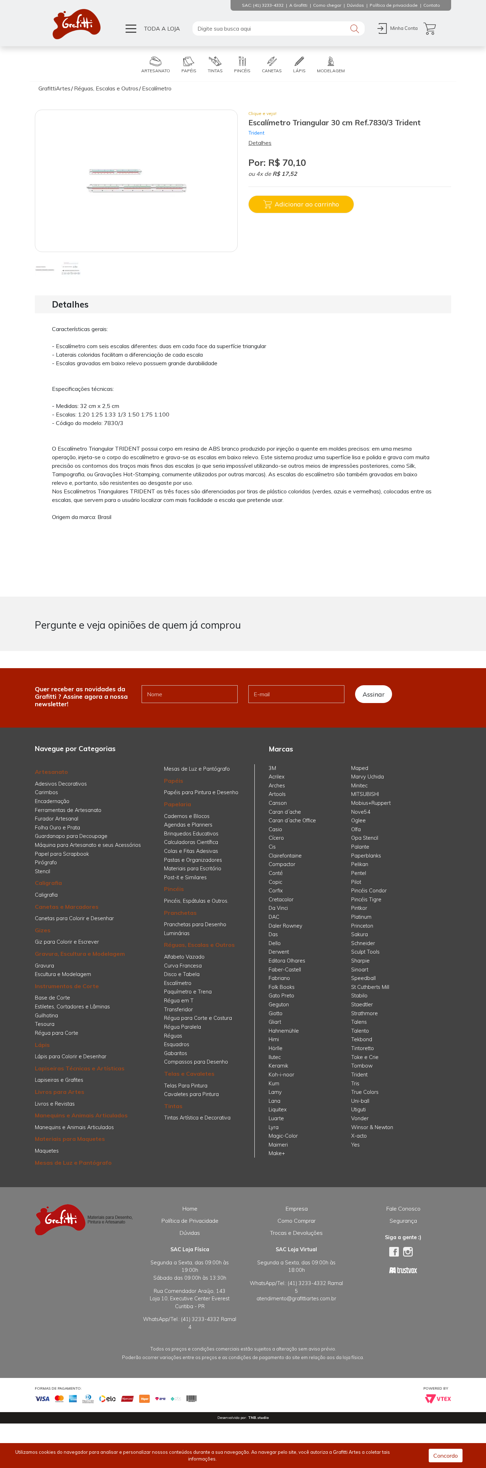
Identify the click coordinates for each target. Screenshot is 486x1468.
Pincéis (174, 888)
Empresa (296, 1208)
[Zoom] (44, 268)
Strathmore (364, 1013)
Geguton (279, 1004)
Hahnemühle (284, 1031)
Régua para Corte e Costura (198, 1018)
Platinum (361, 917)
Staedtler (362, 1004)
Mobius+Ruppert (371, 803)
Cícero (276, 838)
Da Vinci (278, 908)
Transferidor (178, 1009)
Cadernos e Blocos (187, 816)
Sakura (359, 934)
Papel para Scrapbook (62, 854)
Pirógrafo (46, 862)
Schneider (363, 943)
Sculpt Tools (365, 952)
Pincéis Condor (369, 890)
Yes (355, 1145)
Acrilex (277, 777)
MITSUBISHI (365, 794)
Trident (256, 133)
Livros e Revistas (55, 1104)
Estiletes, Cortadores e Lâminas (72, 1006)
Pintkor (359, 908)
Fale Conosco (403, 1208)
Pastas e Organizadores (193, 860)
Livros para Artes (59, 1091)
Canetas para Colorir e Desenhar (74, 918)
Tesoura (44, 1024)
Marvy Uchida (367, 777)
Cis (272, 847)
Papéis (173, 780)
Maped (359, 768)
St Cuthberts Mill (370, 987)
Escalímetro (177, 983)
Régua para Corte (56, 1033)
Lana (274, 1101)
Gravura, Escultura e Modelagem (80, 953)
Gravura (44, 966)
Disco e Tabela (182, 974)
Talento (360, 1031)
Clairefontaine (285, 856)
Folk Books (282, 987)
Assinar (374, 694)
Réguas (173, 1036)
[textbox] (278, 28)
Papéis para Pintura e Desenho (201, 792)
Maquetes (47, 1151)
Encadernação (52, 801)
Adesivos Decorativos (61, 784)
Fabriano (279, 978)
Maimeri (278, 1145)
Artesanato (51, 771)
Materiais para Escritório (192, 868)
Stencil (42, 871)
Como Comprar (297, 1220)
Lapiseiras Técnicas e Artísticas (80, 1068)
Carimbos (46, 792)
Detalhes (259, 142)
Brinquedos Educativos (191, 833)
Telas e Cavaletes (189, 1073)
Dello (275, 943)
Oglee (358, 820)
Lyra (274, 1127)
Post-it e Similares (185, 877)
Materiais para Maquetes (70, 1138)
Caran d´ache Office (292, 820)
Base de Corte (52, 998)
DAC (274, 917)
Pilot (356, 882)
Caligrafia (48, 882)
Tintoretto (362, 1048)
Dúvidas (189, 1232)
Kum (274, 1083)
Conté (276, 873)
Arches (277, 785)
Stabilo (359, 995)
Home (189, 1208)
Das (273, 934)
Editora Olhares (287, 961)
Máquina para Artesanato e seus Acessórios (88, 845)
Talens (359, 1022)
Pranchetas (180, 912)
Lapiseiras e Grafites (59, 1080)
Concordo (445, 1455)
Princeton (362, 926)
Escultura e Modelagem (63, 974)
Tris (355, 1083)
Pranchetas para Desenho (195, 924)
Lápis (42, 1044)
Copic (275, 882)
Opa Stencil (364, 838)
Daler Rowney (285, 926)
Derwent (279, 952)
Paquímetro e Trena (188, 992)
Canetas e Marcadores (67, 906)
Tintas (173, 1106)
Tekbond (361, 1039)
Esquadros (176, 1044)
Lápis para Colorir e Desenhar (70, 1056)
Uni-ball (360, 1101)
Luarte (276, 1118)
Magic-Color (283, 1136)
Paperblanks (366, 856)
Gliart (275, 1022)
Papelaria (177, 804)
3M (272, 768)
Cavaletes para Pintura (191, 1094)
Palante (360, 847)
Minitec (359, 785)
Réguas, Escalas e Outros (199, 944)
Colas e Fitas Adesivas (191, 851)
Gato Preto (281, 995)
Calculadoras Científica (191, 842)
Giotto (275, 1013)
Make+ (277, 1153)
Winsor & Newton (372, 1127)
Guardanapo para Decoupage (71, 836)
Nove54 (360, 812)
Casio (275, 829)
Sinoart (359, 969)
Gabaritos (175, 1053)
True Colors (365, 1092)
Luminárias (177, 933)
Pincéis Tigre (366, 899)
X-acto (359, 1136)
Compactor (282, 864)
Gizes (43, 930)
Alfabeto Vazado (184, 957)
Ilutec (275, 1057)
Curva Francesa (183, 966)
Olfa (356, 829)
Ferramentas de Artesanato (68, 810)
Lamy (275, 1092)
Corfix (276, 890)
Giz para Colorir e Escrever (67, 942)
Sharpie (360, 961)
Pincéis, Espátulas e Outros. (196, 901)
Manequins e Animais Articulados (81, 1115)
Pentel (358, 873)
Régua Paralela (182, 1027)
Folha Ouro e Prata (57, 827)
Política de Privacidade (189, 1220)
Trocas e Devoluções (296, 1232)
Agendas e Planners (188, 825)
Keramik (278, 1066)
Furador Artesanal (56, 819)
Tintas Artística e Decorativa (197, 1118)
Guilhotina (46, 1015)
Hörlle (275, 1048)
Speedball (363, 978)
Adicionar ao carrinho (307, 204)
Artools (277, 794)
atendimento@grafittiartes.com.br (296, 1298)
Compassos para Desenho (196, 1062)
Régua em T (179, 1000)
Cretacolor (281, 899)
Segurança (403, 1220)
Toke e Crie (365, 1057)
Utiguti (358, 1109)
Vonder (360, 1118)
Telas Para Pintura (185, 1085)
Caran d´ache (285, 812)
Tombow (362, 1066)
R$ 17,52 (285, 173)
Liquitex (278, 1109)
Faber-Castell (285, 969)
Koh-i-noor (281, 1074)
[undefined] (136, 181)
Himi (274, 1039)
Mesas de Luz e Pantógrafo (73, 1162)
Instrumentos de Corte (67, 986)
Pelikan (359, 864)
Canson (278, 803)
